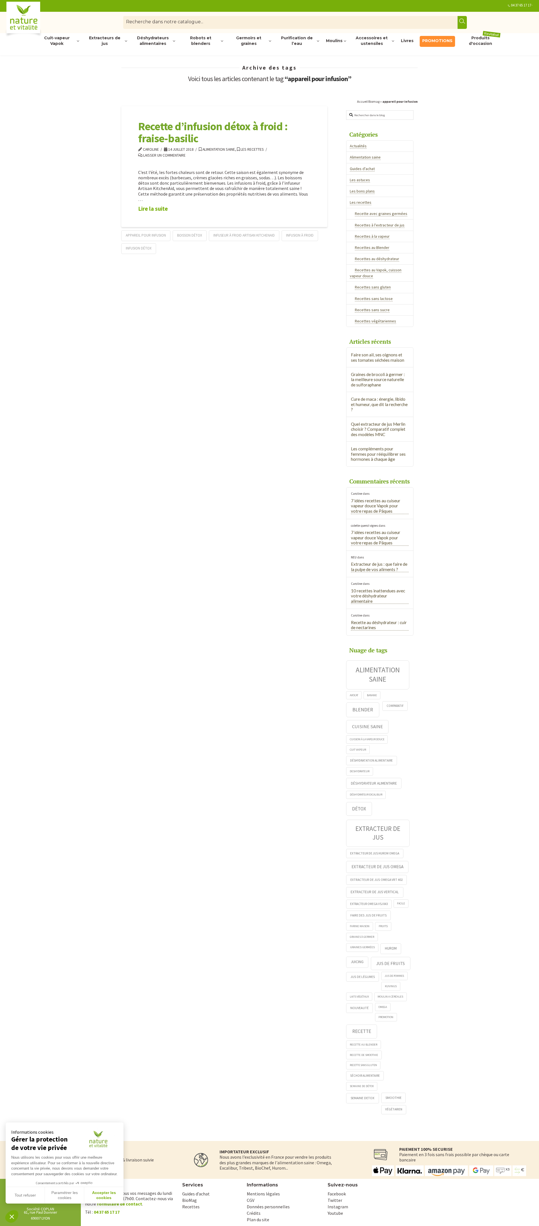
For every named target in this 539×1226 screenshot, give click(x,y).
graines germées (362, 947)
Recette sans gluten (363, 1065)
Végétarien (393, 1109)
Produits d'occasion (484, 41)
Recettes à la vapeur (372, 236)
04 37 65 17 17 (521, 5)
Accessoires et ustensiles (372, 41)
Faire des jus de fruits (368, 915)
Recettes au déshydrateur (377, 258)
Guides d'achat (362, 168)
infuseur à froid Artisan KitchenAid (244, 235)
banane (372, 695)
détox (359, 809)
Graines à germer (362, 937)
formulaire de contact (119, 1204)
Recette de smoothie (364, 1055)
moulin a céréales (390, 996)
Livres (407, 40)
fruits (383, 926)
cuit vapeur (358, 749)
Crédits (254, 1213)
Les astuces (360, 179)
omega (382, 1007)
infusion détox (139, 248)
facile (401, 903)
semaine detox (362, 1098)
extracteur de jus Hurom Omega (374, 853)
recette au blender (363, 1044)
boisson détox (189, 235)
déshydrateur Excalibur (366, 794)
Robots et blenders (200, 41)
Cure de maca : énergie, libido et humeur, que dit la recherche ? (379, 404)
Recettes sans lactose (374, 298)
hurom (391, 948)
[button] (12, 1216)
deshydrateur (359, 771)
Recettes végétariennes (375, 321)
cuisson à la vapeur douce (367, 739)
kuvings (391, 986)
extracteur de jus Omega (377, 866)
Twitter (335, 1200)
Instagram (338, 1206)
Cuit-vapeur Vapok (57, 41)
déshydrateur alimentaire (374, 783)
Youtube (335, 1213)
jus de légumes (362, 977)
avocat (354, 695)
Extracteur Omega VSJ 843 (369, 904)
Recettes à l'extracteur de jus (380, 225)
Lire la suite (153, 208)
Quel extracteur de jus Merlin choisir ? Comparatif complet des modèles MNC (378, 429)
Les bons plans (362, 191)
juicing (357, 961)
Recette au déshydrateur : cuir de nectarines (379, 625)
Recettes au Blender (372, 247)
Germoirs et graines (248, 41)
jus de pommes (394, 976)
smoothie (393, 1098)
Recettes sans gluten (373, 287)
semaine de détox (362, 1086)
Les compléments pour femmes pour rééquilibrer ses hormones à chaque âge (378, 454)
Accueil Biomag (368, 101)
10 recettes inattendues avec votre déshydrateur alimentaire (378, 596)
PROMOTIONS (437, 40)
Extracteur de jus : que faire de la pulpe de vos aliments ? (379, 567)
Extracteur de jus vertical (375, 892)
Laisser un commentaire (164, 155)
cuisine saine (367, 726)
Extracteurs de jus (104, 41)
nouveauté (359, 1008)
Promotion (385, 1017)
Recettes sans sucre (372, 309)
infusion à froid (300, 235)
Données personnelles (268, 1206)
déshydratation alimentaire (371, 760)
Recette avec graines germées (381, 213)
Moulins (334, 40)
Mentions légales (263, 1194)
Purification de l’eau (297, 41)
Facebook (337, 1194)
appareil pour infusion (146, 235)
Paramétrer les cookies (64, 1195)
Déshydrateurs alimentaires (153, 41)
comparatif (395, 706)
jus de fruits (390, 963)
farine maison (359, 926)
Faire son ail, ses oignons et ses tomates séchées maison (377, 357)
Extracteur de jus (377, 832)
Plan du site (258, 1219)
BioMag (189, 1200)
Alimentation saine (218, 149)
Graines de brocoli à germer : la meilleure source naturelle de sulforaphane (378, 379)
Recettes (191, 1206)
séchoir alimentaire (365, 1076)
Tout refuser (25, 1195)
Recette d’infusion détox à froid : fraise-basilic (212, 132)
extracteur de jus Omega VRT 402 (376, 879)
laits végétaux (359, 996)
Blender (362, 709)
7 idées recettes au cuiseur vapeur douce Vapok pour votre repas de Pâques (375, 506)
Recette (361, 1031)
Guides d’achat (196, 1194)
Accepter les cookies (104, 1195)
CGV (250, 1200)
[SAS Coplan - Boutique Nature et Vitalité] (35, 20)
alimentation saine (378, 674)
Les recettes (252, 149)
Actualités (358, 145)
